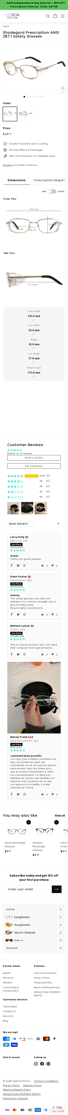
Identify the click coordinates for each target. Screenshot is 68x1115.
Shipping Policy (43, 982)
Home (6, 26)
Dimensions (17, 180)
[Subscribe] (57, 889)
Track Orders (10, 1006)
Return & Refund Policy (47, 987)
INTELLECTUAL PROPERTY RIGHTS (47, 994)
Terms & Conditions (45, 973)
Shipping (7, 165)
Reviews (7, 982)
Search (7, 973)
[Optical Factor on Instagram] (36, 1064)
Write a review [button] (34, 457)
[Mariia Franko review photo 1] (34, 697)
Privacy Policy (42, 977)
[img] (34, 550)
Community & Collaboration (11, 989)
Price (6, 128)
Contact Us (9, 1011)
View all (60, 815)
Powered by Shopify (15, 1098)
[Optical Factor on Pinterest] (48, 1064)
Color (7, 103)
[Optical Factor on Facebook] (42, 1064)
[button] (15, 476)
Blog (5, 1020)
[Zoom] (63, 88)
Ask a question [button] (34, 466)
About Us (8, 977)
